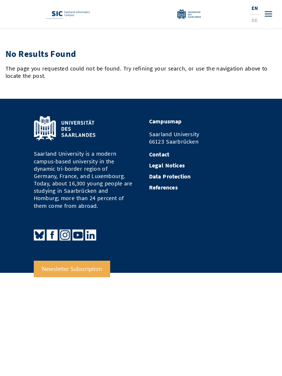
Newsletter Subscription (72, 269)
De (255, 20)
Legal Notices (167, 165)
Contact (159, 154)
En (255, 8)
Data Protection (170, 176)
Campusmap (165, 121)
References (163, 187)
